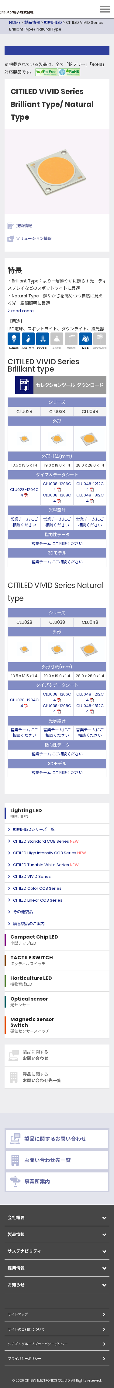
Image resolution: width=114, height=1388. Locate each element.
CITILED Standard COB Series (46, 841)
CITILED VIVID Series (32, 876)
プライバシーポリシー (24, 1358)
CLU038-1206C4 (57, 486)
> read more (21, 311)
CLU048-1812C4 (90, 498)
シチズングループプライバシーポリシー (38, 1344)
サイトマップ (18, 1314)
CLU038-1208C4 (57, 498)
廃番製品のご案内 (29, 924)
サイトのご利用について (26, 1329)
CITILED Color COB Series (37, 888)
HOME (14, 22)
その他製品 (23, 912)
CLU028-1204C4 (24, 492)
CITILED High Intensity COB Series (49, 853)
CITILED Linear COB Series (37, 900)
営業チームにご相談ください (24, 522)
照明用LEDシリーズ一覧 (34, 829)
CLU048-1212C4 (90, 486)
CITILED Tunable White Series (46, 865)
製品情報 (32, 22)
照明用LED (53, 22)
